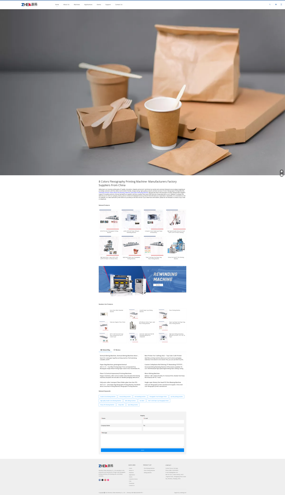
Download (131, 483)
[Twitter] (102, 480)
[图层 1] (106, 465)
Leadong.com (183, 492)
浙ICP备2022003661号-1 (137, 492)
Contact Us (118, 4)
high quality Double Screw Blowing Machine (110, 400)
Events (99, 4)
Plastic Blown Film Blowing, (117, 192)
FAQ (130, 481)
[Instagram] (108, 480)
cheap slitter (121, 404)
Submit (142, 450)
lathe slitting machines (130, 400)
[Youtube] (105, 480)
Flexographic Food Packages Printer (158, 396)
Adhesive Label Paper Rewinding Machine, (137, 192)
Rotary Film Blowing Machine (107, 404)
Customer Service (133, 479)
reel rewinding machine (140, 396)
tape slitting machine (133, 404)
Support (108, 4)
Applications (88, 4)
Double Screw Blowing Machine (107, 396)
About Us (66, 4)
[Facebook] (100, 480)
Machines (77, 4)
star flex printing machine (177, 396)
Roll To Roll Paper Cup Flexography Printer (158, 400)
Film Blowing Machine (149, 468)
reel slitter (142, 400)
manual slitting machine (125, 396)
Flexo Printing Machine (149, 470)
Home (57, 4)
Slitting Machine (148, 472)
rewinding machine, (104, 192)
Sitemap (129, 492)
